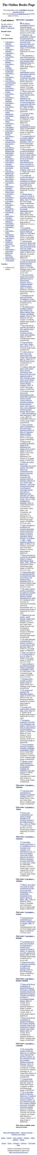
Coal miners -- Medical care (9, 172)
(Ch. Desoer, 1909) (27, 948)
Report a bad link (26, 1132)
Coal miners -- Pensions (9, 195)
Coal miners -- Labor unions (9, 159)
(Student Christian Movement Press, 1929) (27, 593)
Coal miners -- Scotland (9, 206)
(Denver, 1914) (28, 263)
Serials (22, 1140)
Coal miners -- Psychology (9, 198)
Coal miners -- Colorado (9, 78)
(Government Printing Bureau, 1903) (27, 992)
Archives (24, 1143)
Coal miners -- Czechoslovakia (10, 82)
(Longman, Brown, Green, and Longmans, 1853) (27, 331)
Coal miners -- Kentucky (9, 156)
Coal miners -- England (9, 104)
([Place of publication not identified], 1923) (27, 666)
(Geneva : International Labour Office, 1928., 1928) (28, 558)
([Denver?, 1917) (28, 1056)
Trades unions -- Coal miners (10, 259)
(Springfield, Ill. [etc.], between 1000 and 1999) (27, 230)
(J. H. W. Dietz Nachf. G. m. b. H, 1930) (27, 654)
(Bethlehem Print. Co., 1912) (27, 60)
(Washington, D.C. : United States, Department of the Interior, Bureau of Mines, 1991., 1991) (27, 892)
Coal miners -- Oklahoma (9, 187)
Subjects (15, 1140)
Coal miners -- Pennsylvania (9, 191)
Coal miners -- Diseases (9, 85)
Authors (26, 1138)
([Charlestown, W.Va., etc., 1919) (27, 298)
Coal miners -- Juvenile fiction (10, 141)
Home (3, 1138)
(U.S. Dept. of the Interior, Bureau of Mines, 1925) (27, 197)
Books (4, 1143)
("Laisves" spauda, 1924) (26, 680)
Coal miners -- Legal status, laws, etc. (9, 168)
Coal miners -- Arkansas (9, 50)
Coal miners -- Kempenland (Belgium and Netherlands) (9, 150)
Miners (7, 35)
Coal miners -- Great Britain (9, 128)
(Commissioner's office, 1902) (28, 246)
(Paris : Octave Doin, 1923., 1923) (27, 709)
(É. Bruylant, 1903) (27, 966)
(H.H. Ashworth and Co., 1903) (28, 355)
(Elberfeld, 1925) (27, 576)
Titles (32, 1138)
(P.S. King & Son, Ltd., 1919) (27, 75)
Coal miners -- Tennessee (9, 217)
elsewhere (11, 28)
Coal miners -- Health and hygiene (9, 132)
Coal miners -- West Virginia (9, 235)
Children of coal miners (9, 243)
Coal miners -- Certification (9, 70)
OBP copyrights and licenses (18, 1152)
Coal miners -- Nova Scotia (9, 180)
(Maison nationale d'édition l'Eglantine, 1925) (27, 139)
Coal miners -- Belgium (9, 61)
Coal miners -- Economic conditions (9, 99)
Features (16, 1143)
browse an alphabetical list (19, 14)
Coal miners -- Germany (9, 124)
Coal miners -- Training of (9, 220)
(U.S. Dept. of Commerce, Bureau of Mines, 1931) (27, 430)
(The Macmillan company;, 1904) (27, 41)
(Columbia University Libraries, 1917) (28, 1100)
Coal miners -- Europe (9, 108)
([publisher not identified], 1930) (27, 747)
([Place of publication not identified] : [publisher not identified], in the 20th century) (27, 767)
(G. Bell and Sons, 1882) (27, 643)
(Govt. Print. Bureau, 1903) (27, 1024)
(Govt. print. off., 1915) (26, 1081)
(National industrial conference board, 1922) (27, 281)
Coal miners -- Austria (9, 57)
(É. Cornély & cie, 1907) (28, 181)
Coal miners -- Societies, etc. (9, 209)
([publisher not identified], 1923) (28, 482)
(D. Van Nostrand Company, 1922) (28, 159)
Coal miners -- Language (9, 163)
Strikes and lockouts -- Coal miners (9, 255)
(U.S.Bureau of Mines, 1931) (27, 793)
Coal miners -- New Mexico (9, 176)
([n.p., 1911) (27, 818)
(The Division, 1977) (27, 617)
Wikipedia (4, 26)
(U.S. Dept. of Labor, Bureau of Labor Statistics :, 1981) (28, 725)
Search (9, 1138)
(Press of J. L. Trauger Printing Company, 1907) (28, 376)
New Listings (17, 1138)
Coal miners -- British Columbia (25, 979)
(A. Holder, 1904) (27, 920)
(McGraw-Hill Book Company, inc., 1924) (28, 99)
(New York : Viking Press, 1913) (26, 344)
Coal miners (29, 20)
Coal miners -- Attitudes (9, 54)
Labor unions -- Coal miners (10, 250)
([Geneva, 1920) (28, 126)
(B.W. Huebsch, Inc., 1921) (27, 115)
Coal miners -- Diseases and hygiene (9, 90)
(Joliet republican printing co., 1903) (27, 534)
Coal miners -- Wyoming (9, 239)
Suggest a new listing (18, 1134)
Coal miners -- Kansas (9, 145)
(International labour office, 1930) (27, 209)
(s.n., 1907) (28, 404)
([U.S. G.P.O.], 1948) (27, 446)
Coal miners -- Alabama (9, 43)
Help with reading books (11, 1132)
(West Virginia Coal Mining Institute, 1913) (27, 311)
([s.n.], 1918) (28, 852)
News (10, 1143)
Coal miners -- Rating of (9, 202)
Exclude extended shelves (23, 11)
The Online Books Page (18, 4)
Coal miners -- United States (9, 224)
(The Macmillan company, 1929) (27, 693)
